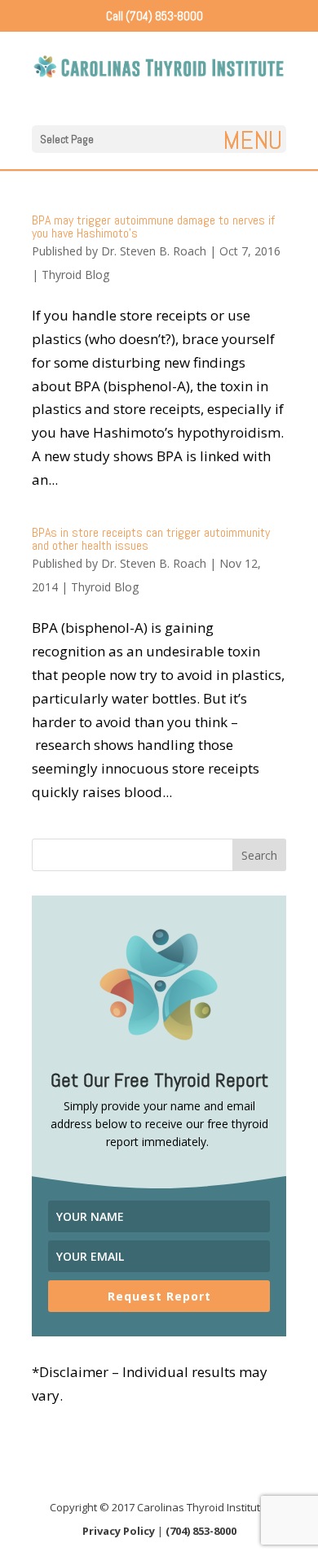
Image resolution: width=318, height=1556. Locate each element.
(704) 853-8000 (201, 1530)
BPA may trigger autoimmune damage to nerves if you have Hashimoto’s (153, 226)
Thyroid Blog (75, 274)
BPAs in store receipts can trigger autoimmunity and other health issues (151, 539)
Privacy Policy (118, 1530)
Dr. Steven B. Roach (153, 251)
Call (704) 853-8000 (154, 16)
